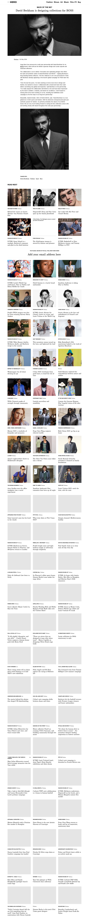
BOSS (22, 66)
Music (66, 2)
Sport (37, 178)
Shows (56, 2)
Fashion (49, 2)
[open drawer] (8, 2)
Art (61, 2)
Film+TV (73, 2)
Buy (79, 2)
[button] (24, 178)
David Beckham (24, 178)
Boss (41, 178)
